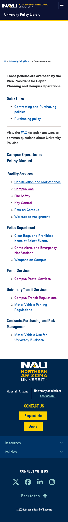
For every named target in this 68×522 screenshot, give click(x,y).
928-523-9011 (48, 396)
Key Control (23, 202)
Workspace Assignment (32, 216)
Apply (33, 426)
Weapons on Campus (30, 259)
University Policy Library (22, 14)
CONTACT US (34, 406)
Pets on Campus (26, 209)
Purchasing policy (27, 118)
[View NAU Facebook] (28, 482)
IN (5, 61)
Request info (33, 415)
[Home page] (25, 5)
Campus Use (24, 188)
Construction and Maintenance (37, 181)
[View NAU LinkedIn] (40, 482)
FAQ (24, 132)
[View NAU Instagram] (52, 482)
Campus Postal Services (32, 278)
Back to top (30, 495)
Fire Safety (22, 195)
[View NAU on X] (16, 482)
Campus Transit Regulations (35, 297)
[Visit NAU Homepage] (34, 371)
